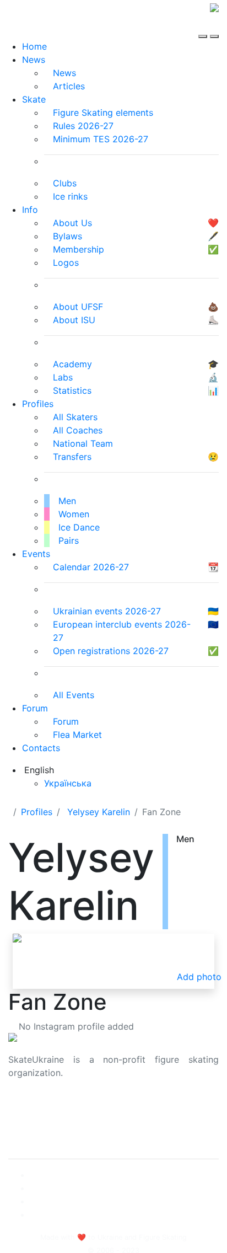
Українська (67, 783)
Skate (34, 99)
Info (30, 209)
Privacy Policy (37, 1121)
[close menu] (214, 26)
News (33, 59)
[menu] (204, 26)
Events (36, 553)
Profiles (37, 403)
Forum (35, 708)
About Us (27, 1107)
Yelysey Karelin (98, 811)
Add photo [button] (199, 976)
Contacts (41, 747)
